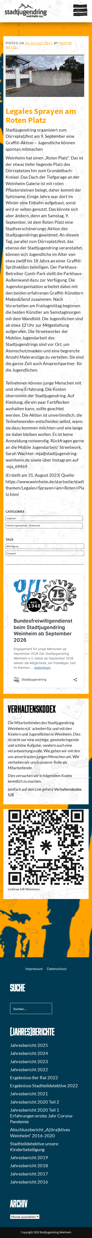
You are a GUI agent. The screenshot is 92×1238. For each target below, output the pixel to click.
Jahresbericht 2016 (29, 1181)
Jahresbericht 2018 (29, 1165)
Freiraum (11, 553)
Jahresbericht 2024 (29, 1053)
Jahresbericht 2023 (29, 1061)
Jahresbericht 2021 (29, 1093)
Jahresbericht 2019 (29, 1157)
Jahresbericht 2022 (29, 1069)
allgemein (11, 518)
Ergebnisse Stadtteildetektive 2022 (44, 1085)
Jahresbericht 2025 (29, 1045)
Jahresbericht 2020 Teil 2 (34, 1101)
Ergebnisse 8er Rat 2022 (34, 1077)
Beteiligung (12, 546)
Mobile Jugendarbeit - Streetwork (23, 525)
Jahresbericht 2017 (29, 1173)
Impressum (34, 968)
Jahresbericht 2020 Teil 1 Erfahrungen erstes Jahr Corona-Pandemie (41, 1115)
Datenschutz (57, 968)
